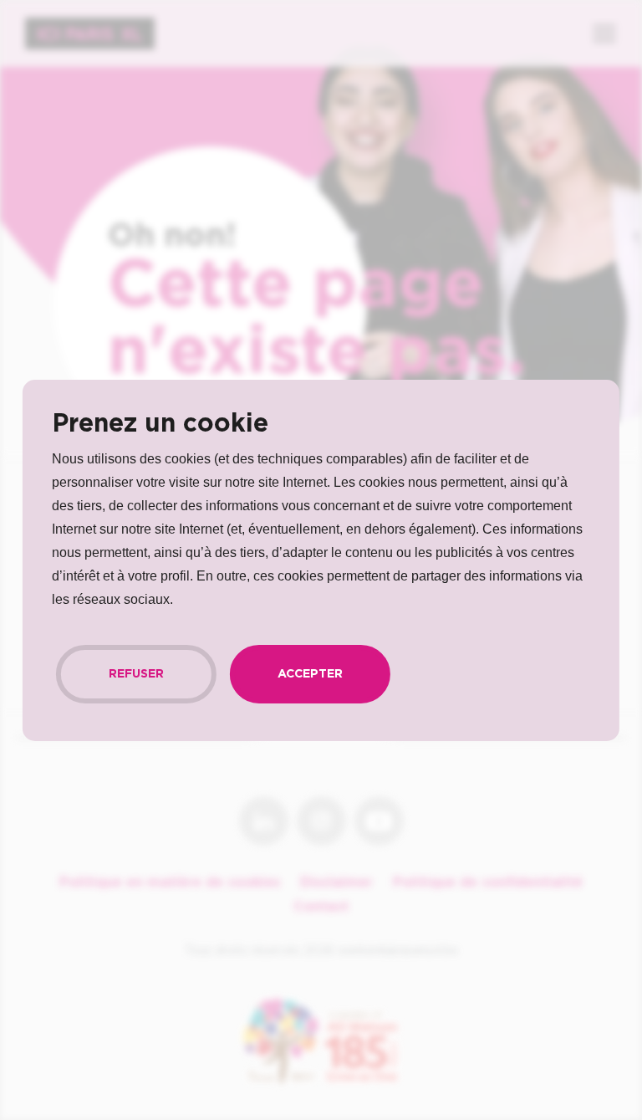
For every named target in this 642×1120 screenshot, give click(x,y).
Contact (321, 906)
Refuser (136, 674)
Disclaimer (336, 882)
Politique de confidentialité (488, 882)
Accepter (310, 674)
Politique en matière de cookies (169, 882)
